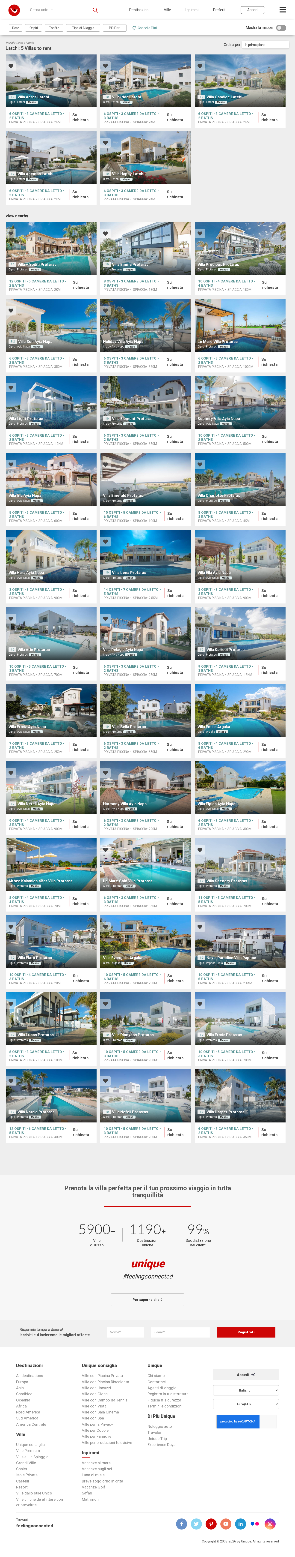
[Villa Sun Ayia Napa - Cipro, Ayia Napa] (51, 325)
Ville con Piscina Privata (102, 1375)
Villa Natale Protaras (36, 1112)
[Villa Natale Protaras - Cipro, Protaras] (51, 1095)
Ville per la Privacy (97, 1424)
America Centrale (31, 1424)
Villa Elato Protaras (35, 957)
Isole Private (27, 1475)
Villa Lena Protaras (129, 572)
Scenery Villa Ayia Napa (219, 418)
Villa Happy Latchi (128, 173)
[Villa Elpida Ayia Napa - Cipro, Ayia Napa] (240, 787)
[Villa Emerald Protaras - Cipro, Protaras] (145, 479)
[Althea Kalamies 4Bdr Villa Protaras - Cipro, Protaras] (51, 864)
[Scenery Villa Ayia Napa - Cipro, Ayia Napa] (240, 402)
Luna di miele (93, 1475)
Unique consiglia (30, 1444)
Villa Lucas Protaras (36, 1034)
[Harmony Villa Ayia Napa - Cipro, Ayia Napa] (145, 787)
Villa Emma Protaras (130, 264)
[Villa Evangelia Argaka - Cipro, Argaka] (145, 941)
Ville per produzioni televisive (107, 1442)
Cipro (19, 43)
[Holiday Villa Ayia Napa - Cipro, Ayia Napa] (145, 325)
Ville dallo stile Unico (34, 1493)
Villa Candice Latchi (224, 97)
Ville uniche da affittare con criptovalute (39, 1502)
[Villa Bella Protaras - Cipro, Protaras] (145, 710)
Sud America (27, 1418)
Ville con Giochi (95, 1394)
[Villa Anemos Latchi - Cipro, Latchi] (51, 157)
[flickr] (255, 1524)
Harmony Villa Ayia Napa (125, 803)
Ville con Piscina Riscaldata (105, 1382)
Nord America (28, 1412)
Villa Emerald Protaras (123, 495)
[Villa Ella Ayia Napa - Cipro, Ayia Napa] (240, 556)
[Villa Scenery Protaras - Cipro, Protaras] (240, 864)
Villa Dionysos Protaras (133, 1034)
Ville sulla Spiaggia (32, 1457)
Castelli (22, 1481)
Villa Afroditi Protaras (37, 264)
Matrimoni (91, 1499)
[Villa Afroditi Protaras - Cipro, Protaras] (51, 248)
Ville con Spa (93, 1418)
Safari (87, 1493)
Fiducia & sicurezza (164, 1400)
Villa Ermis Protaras (224, 1034)
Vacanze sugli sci (97, 1469)
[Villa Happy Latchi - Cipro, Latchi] (145, 157)
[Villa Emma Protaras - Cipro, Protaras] (145, 248)
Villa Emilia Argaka (214, 726)
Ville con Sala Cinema (100, 1412)
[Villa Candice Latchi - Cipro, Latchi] (240, 81)
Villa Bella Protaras (129, 726)
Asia (20, 1388)
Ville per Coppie (95, 1430)
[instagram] (272, 1524)
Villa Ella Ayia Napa (214, 572)
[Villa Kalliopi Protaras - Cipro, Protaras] (240, 633)
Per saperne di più (147, 1300)
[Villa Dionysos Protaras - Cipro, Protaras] (145, 1018)
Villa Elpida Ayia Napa (216, 803)
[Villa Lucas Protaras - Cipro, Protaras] (51, 1018)
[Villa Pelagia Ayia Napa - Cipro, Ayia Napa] (145, 633)
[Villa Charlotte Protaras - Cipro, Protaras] (240, 479)
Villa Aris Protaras (34, 649)
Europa (22, 1382)
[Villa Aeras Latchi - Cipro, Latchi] (51, 81)
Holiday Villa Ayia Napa (123, 341)
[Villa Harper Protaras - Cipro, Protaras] (240, 1095)
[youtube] (227, 1524)
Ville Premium (28, 1450)
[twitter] (198, 1524)
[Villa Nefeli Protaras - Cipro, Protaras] (145, 1095)
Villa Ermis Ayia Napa (27, 726)
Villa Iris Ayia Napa (25, 495)
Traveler (154, 1432)
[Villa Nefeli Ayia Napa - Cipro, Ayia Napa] (51, 787)
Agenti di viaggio (162, 1388)
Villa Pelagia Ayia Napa (123, 649)
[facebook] (183, 1524)
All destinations (29, 1375)
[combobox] (265, 45)
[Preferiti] (11, 66)
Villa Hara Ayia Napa (26, 572)
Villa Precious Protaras (218, 264)
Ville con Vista (94, 1406)
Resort (22, 1487)
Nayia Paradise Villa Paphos (231, 957)
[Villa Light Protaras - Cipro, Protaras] (51, 402)
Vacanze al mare (96, 1463)
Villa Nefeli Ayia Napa (36, 803)
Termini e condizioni (165, 1406)
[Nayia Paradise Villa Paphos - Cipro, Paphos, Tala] (240, 941)
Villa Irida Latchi (126, 97)
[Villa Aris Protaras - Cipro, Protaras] (51, 633)
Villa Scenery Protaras (226, 881)
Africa (21, 1406)
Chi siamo (156, 1375)
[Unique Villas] (14, 10)
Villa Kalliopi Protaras (225, 649)
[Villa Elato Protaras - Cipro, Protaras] (51, 941)
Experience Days (162, 1444)
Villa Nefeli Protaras (130, 1112)
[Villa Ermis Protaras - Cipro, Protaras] (240, 1018)
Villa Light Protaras (26, 418)
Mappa (32, 102)
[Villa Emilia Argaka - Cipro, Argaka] (240, 710)
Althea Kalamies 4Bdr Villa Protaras (40, 881)
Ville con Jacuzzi (96, 1388)
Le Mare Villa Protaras (218, 341)
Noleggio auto (160, 1426)
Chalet (21, 1469)
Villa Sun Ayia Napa (35, 341)
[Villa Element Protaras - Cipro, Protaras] (145, 402)
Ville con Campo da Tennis (104, 1400)
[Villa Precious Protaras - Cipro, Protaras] (240, 248)
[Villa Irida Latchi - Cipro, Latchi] (145, 81)
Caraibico (24, 1394)
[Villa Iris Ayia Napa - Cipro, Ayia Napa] (51, 479)
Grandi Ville (26, 1463)
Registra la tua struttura (168, 1394)
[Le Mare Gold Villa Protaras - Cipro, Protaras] (145, 864)
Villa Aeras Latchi (33, 97)
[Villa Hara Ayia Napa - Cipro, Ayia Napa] (51, 556)
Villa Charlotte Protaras (219, 495)
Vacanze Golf (93, 1487)
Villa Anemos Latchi (35, 173)
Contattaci (157, 1382)
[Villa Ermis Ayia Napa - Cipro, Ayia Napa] (51, 710)
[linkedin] (242, 1524)
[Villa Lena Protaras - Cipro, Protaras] (145, 556)
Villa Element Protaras (132, 418)
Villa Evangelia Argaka (122, 957)
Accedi (243, 1375)
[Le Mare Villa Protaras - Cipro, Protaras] (240, 325)
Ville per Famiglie (96, 1436)
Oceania (23, 1400)
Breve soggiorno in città (102, 1481)
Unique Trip (157, 1438)
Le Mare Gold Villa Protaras (127, 881)
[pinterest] (213, 1524)
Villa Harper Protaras (225, 1112)
